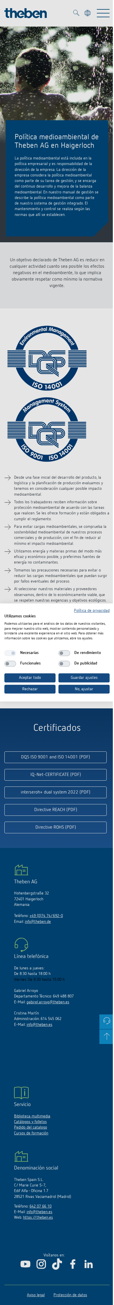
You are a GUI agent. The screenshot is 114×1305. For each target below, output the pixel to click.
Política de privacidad (92, 611)
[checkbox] (10, 653)
